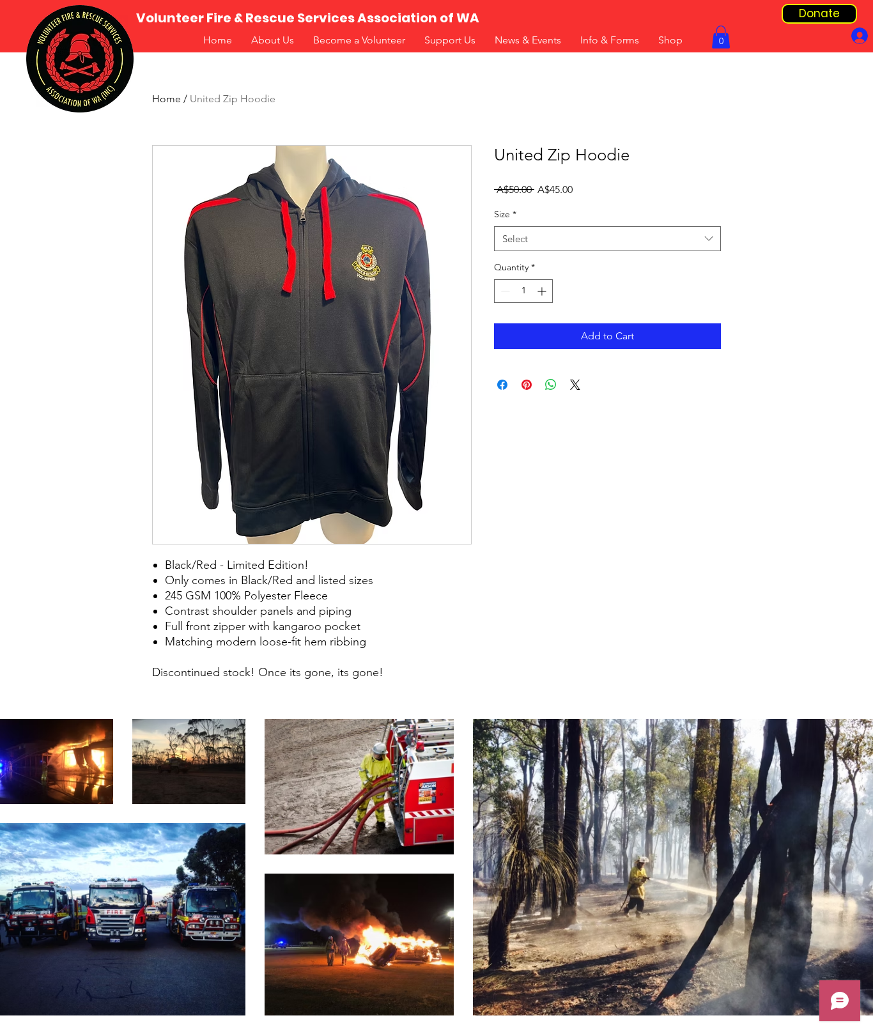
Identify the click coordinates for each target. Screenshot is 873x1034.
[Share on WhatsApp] (551, 384)
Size (505, 214)
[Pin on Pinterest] (526, 384)
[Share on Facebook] (502, 384)
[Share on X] (575, 384)
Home (166, 99)
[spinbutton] (523, 291)
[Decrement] (504, 291)
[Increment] (543, 291)
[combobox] (607, 238)
